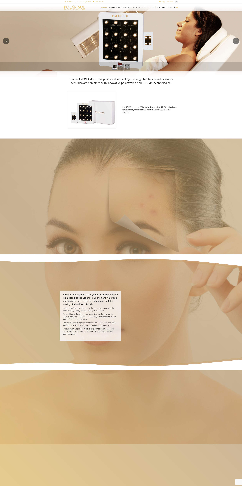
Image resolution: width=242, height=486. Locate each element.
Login (170, 7)
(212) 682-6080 (99, 2)
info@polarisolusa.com (167, 1)
